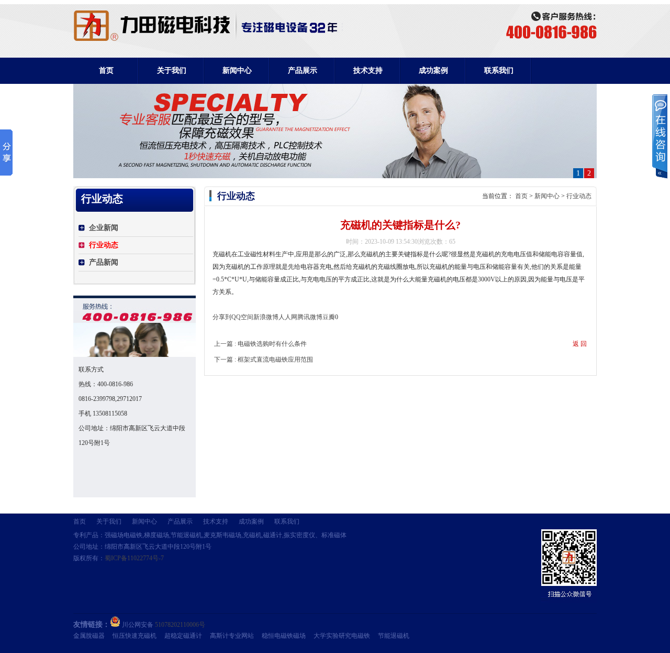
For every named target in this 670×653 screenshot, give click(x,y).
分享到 (222, 317)
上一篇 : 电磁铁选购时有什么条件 (260, 343)
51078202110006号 (180, 624)
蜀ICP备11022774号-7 (134, 558)
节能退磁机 (393, 635)
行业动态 (578, 196)
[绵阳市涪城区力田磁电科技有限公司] (208, 38)
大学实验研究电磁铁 (342, 635)
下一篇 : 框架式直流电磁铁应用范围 (263, 359)
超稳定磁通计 (183, 635)
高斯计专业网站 (232, 635)
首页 (106, 70)
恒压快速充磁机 (135, 635)
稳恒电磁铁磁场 (284, 635)
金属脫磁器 (89, 635)
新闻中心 (547, 196)
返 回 (580, 343)
